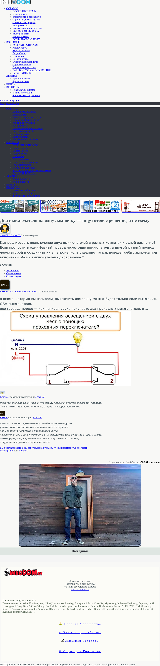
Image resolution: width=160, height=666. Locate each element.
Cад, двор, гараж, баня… (25, 30)
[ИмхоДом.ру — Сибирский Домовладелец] (15, 3)
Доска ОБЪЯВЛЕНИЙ (24, 73)
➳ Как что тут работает (80, 632)
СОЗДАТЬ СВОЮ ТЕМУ (26, 39)
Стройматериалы (21, 64)
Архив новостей (21, 78)
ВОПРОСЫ (12, 42)
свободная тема (20, 33)
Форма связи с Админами (26, 95)
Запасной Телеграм (81, 640)
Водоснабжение (21, 50)
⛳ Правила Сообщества (80, 624)
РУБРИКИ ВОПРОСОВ (25, 45)
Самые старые (13, 276)
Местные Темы (20, 36)
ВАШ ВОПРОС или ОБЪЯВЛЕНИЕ (31, 70)
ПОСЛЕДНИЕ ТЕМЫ (24, 11)
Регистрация (12, 100)
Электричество (20, 59)
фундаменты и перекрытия (26, 16)
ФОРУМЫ (12, 8)
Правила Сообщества (23, 89)
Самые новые (13, 273)
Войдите (23, 450)
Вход (2, 100)
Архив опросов (20, 81)
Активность (12, 270)
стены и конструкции (23, 22)
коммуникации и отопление (27, 28)
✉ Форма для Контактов (80, 651)
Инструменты (19, 47)
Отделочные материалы (25, 61)
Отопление (18, 56)
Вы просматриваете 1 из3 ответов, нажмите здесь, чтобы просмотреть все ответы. (44, 447)
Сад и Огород (19, 53)
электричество (20, 25)
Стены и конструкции (24, 67)
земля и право (19, 14)
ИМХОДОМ (13, 87)
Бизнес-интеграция (22, 92)
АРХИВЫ (11, 75)
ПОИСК (10, 84)
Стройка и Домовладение (26, 19)
